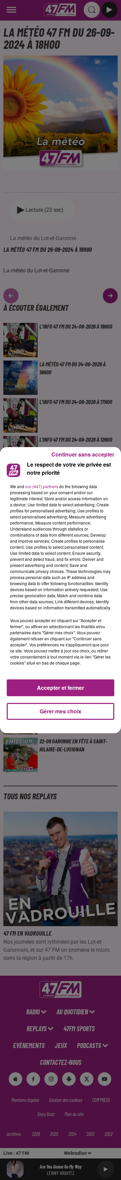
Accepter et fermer (60, 688)
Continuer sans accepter (82, 454)
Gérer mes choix (60, 711)
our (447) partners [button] (41, 486)
